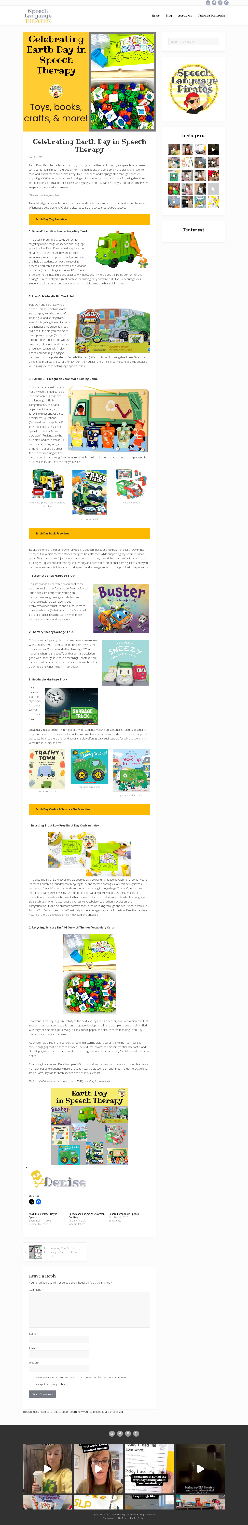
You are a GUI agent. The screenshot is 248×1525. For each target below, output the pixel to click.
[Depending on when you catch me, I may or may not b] (200, 149)
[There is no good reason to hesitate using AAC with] (187, 176)
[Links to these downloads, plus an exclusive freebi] (174, 176)
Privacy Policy (57, 1384)
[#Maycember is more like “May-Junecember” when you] (187, 202)
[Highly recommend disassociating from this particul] (213, 176)
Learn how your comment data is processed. (96, 1412)
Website (34, 1362)
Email (33, 1348)
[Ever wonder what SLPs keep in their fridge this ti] (213, 149)
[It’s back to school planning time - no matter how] (187, 149)
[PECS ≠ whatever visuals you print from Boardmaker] (174, 149)
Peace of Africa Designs (133, 1518)
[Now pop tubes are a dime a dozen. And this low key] (174, 189)
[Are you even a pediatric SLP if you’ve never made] (213, 189)
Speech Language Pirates (124, 1514)
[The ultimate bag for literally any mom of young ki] (200, 189)
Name (34, 1333)
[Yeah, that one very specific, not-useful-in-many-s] (200, 176)
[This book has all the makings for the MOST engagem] (174, 162)
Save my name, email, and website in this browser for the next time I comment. (80, 1377)
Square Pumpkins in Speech (124, 1213)
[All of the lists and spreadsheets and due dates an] (187, 162)
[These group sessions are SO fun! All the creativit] (213, 162)
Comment (36, 1289)
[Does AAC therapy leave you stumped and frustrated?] (174, 202)
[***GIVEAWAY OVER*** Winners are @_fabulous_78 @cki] (200, 202)
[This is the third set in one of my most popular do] (213, 202)
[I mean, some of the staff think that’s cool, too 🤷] (200, 162)
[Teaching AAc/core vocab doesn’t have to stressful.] (187, 189)
